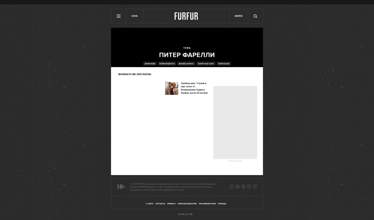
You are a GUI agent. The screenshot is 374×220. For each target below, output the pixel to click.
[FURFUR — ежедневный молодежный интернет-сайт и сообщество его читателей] (186, 16)
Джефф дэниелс (186, 64)
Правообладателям (187, 204)
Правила (171, 204)
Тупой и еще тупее (206, 64)
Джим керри (150, 64)
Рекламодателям (207, 204)
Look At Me (185, 214)
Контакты (160, 204)
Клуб (134, 16)
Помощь (222, 204)
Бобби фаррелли (167, 64)
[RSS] (255, 187)
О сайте (149, 204)
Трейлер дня (223, 64)
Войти (239, 16)
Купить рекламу (235, 161)
